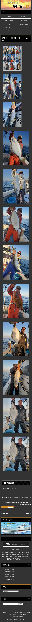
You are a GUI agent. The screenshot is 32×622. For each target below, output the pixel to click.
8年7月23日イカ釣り (9, 571)
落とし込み (10, 507)
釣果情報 (9, 16)
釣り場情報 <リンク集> (17, 616)
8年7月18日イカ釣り (9, 579)
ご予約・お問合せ (9, 24)
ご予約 (24, 16)
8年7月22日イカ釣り (9, 574)
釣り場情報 (24, 20)
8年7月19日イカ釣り (9, 576)
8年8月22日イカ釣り (9, 569)
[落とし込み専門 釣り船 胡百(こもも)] (16, 9)
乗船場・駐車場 (9, 20)
